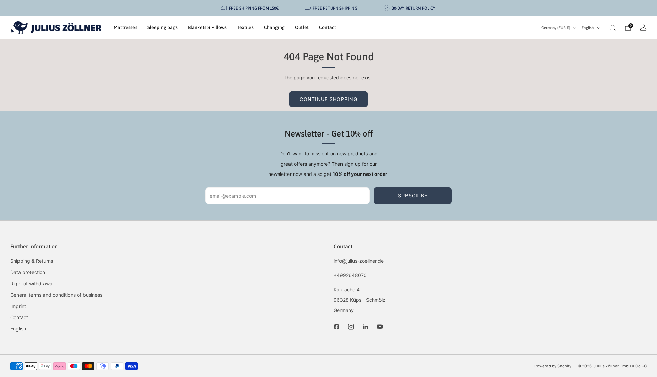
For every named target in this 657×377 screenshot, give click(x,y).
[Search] (612, 27)
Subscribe (412, 195)
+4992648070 (350, 275)
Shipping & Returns (31, 261)
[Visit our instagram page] (351, 327)
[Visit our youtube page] (379, 327)
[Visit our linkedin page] (365, 327)
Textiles (245, 27)
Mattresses (125, 27)
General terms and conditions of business (56, 295)
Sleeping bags (162, 27)
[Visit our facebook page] (336, 327)
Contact (327, 27)
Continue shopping (328, 99)
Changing (274, 27)
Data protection (27, 272)
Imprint (18, 306)
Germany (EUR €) (555, 28)
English (588, 28)
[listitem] (250, 8)
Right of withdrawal (31, 283)
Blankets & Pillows (207, 27)
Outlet (302, 27)
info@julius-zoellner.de (359, 261)
